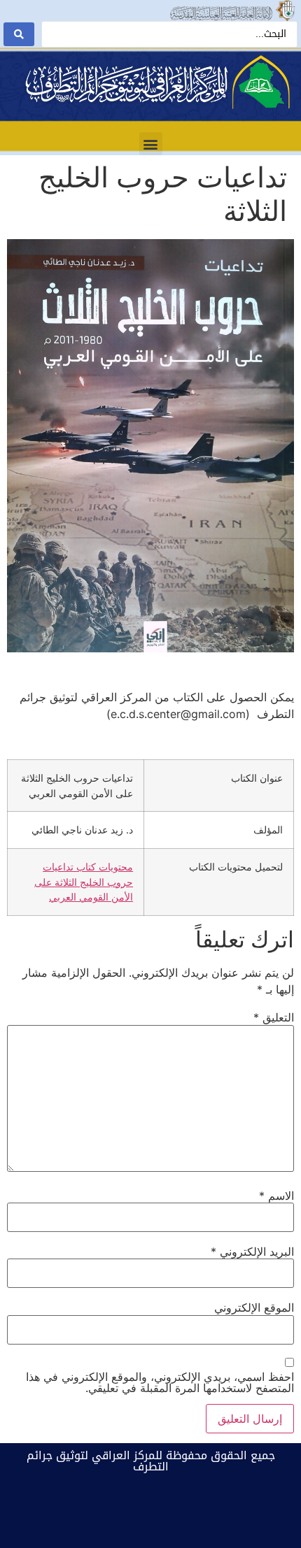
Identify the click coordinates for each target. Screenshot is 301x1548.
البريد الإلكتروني (252, 1251)
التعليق (273, 1017)
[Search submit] (19, 34)
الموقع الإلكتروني (254, 1307)
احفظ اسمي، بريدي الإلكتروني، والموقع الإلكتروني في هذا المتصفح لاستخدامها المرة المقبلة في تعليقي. (160, 1382)
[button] (150, 143)
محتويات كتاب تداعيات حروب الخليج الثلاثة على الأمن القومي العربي (83, 882)
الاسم (276, 1195)
